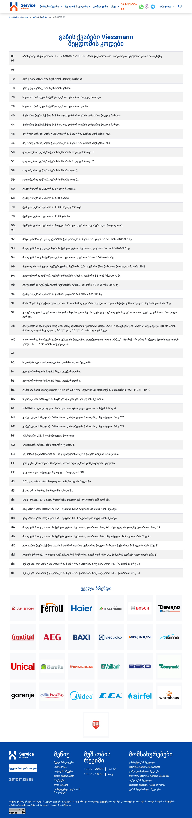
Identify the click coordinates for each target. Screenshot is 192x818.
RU (180, 6)
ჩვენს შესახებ (61, 784)
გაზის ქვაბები (40, 17)
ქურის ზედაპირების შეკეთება (144, 789)
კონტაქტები (100, 6)
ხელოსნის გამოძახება (23, 768)
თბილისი (166, 6)
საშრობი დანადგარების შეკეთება (147, 784)
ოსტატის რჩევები (63, 771)
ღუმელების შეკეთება (140, 780)
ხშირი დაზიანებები (64, 775)
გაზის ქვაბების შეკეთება (142, 762)
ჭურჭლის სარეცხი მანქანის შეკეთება (149, 775)
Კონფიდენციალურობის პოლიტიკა (66, 791)
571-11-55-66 (129, 6)
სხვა (114, 6)
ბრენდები (59, 780)
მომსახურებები (50, 6)
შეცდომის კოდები (76, 6)
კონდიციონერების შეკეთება (144, 771)
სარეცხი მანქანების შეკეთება (144, 766)
